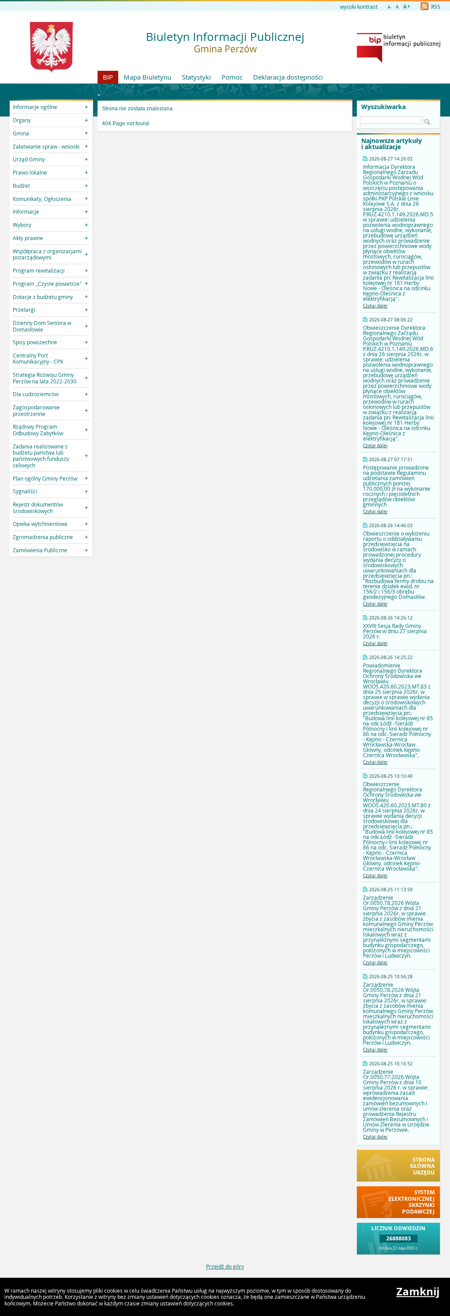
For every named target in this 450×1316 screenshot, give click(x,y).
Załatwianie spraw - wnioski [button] (46, 146)
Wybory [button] (22, 224)
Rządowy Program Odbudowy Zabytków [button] (38, 429)
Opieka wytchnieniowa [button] (40, 523)
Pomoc (232, 77)
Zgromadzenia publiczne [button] (43, 536)
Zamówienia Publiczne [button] (40, 550)
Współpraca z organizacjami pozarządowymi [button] (47, 254)
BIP (108, 77)
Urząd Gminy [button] (29, 159)
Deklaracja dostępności (288, 77)
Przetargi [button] (24, 309)
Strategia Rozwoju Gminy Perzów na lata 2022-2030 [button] (44, 377)
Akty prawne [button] (28, 237)
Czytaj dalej (375, 306)
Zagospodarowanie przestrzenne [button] (36, 410)
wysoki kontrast (358, 6)
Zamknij (417, 1291)
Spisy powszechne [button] (35, 342)
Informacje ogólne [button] (35, 106)
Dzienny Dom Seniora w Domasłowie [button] (42, 325)
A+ (406, 6)
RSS (435, 6)
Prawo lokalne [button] (30, 172)
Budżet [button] (21, 185)
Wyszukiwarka (383, 107)
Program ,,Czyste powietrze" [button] (47, 283)
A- (390, 7)
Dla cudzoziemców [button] (35, 393)
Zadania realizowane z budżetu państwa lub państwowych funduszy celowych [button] (41, 456)
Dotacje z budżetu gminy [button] (43, 296)
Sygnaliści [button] (25, 491)
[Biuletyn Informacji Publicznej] (398, 60)
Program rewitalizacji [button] (39, 270)
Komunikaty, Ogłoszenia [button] (42, 198)
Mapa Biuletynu (147, 77)
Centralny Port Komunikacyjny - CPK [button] (38, 358)
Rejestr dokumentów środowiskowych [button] (38, 507)
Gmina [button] (21, 133)
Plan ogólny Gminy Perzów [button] (45, 478)
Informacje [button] (26, 211)
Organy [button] (22, 120)
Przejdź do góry (225, 1266)
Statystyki (196, 77)
